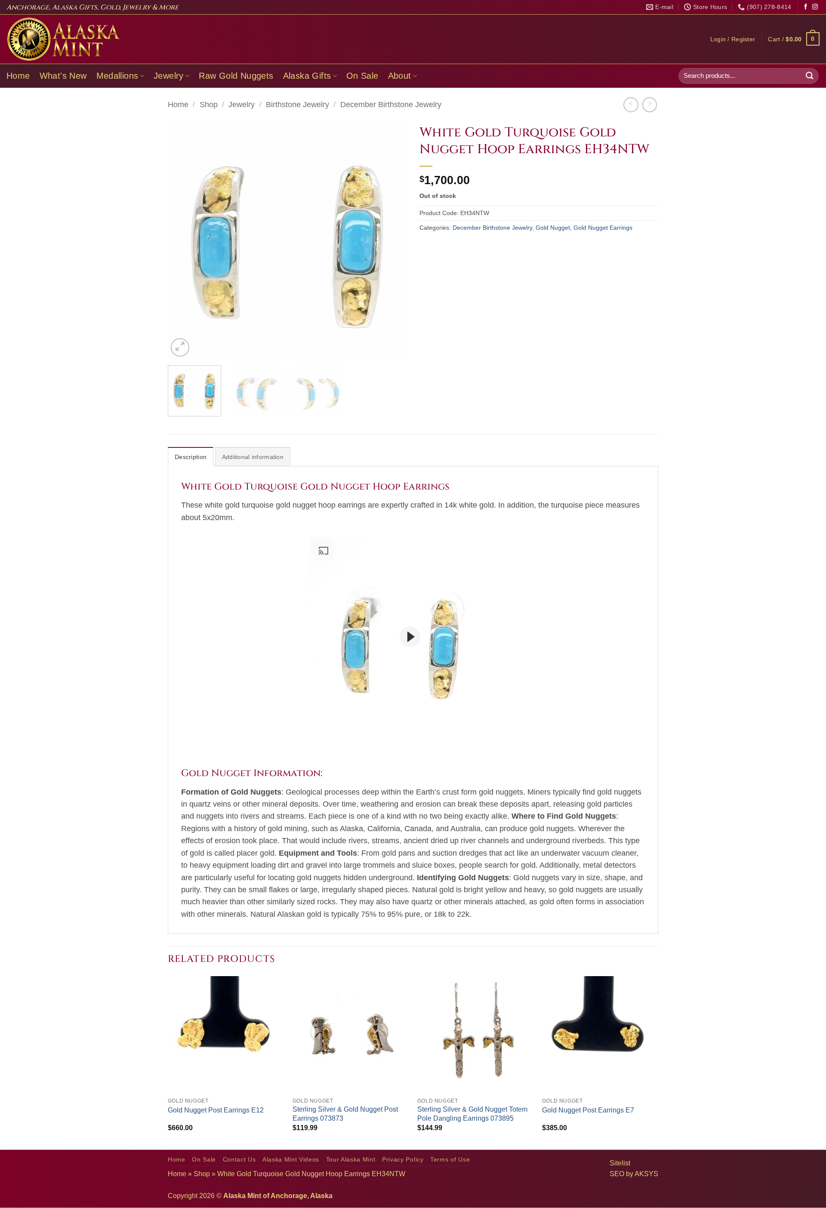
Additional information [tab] (253, 456)
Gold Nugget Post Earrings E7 (588, 1110)
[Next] (391, 239)
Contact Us (239, 1159)
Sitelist (620, 1163)
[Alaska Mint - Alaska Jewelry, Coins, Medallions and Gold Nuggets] (63, 39)
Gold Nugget (553, 227)
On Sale (362, 75)
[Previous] (183, 239)
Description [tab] (190, 456)
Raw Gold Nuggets (236, 75)
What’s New (63, 75)
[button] (732, 39)
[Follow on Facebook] (805, 7)
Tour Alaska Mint (351, 1159)
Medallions (117, 75)
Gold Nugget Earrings (602, 227)
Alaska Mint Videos (290, 1159)
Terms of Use (450, 1159)
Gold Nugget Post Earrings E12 (216, 1110)
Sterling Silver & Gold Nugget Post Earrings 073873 (345, 1114)
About (399, 75)
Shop (209, 104)
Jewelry (169, 75)
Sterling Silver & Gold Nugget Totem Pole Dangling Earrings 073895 (472, 1114)
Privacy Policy (403, 1159)
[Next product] (630, 104)
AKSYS (646, 1173)
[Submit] (809, 76)
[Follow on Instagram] (815, 7)
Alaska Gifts (307, 75)
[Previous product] (649, 104)
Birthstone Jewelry (297, 104)
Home (18, 75)
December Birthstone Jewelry (390, 104)
